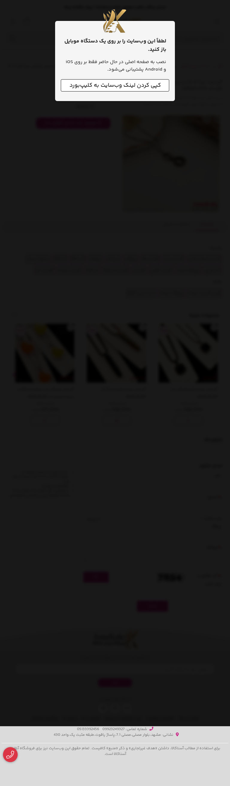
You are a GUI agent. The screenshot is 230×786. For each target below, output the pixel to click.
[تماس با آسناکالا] (10, 754)
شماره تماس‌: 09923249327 (124, 729)
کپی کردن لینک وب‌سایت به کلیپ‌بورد (115, 85)
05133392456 (88, 729)
